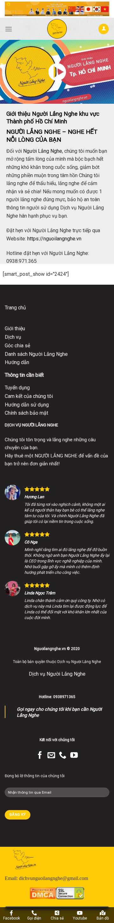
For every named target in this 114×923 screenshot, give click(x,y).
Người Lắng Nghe (42, 151)
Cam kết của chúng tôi (29, 396)
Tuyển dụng (17, 388)
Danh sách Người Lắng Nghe (36, 354)
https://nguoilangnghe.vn (54, 239)
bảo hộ (75, 199)
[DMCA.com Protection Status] (43, 893)
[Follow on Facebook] (40, 756)
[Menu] (8, 29)
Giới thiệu (15, 328)
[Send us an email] (51, 756)
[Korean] (97, 9)
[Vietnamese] (105, 9)
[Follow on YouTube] (74, 756)
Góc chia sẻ (17, 346)
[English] (80, 9)
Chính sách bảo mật (26, 413)
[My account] (103, 29)
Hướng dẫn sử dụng (27, 405)
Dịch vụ (13, 337)
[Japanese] (89, 9)
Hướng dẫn (17, 362)
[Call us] (62, 756)
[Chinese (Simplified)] (72, 9)
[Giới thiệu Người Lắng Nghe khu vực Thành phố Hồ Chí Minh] (57, 72)
